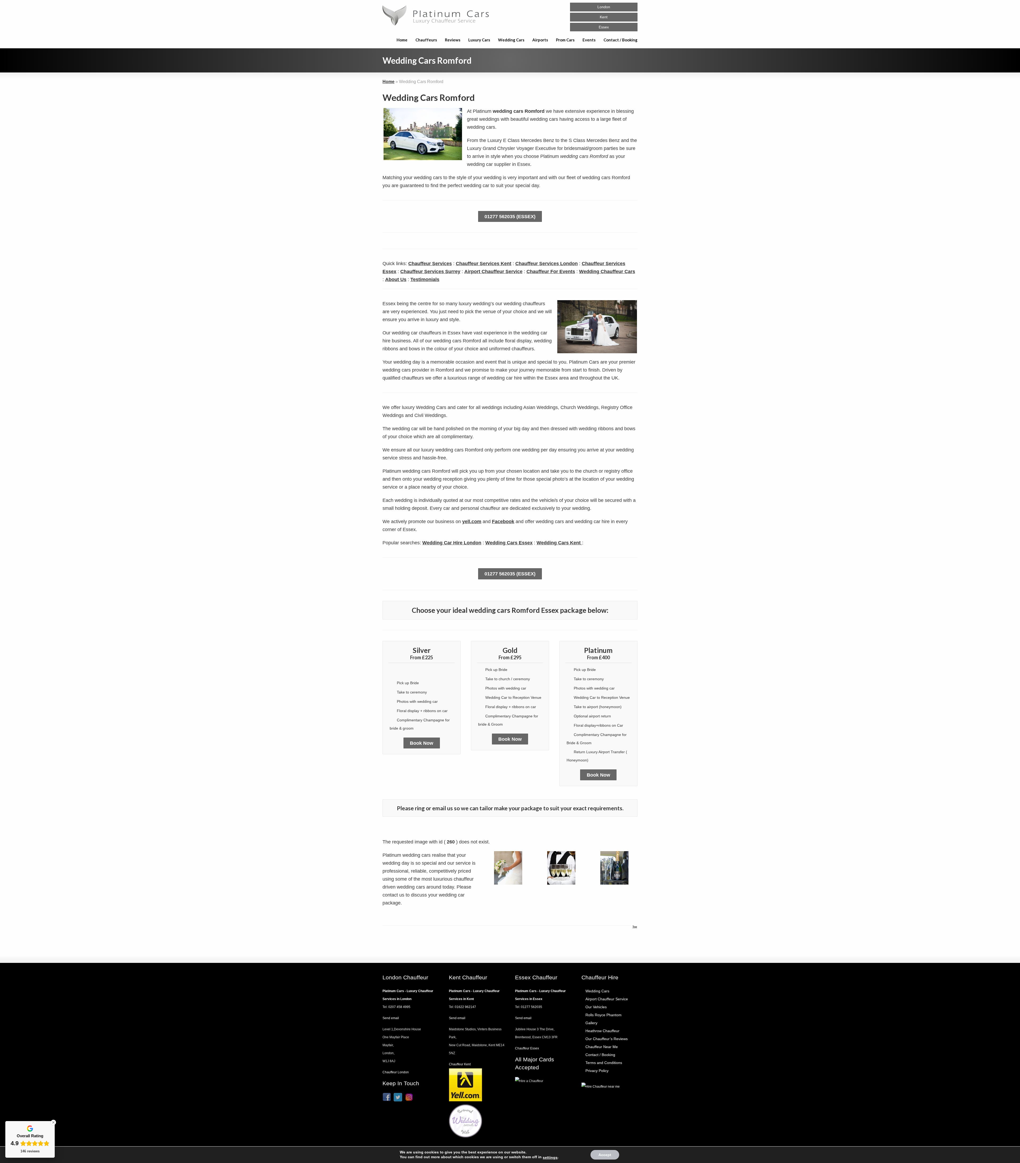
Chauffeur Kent (460, 1064)
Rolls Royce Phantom (603, 1015)
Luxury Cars (479, 39)
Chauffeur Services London (546, 263)
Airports (540, 39)
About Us (395, 279)
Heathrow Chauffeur (602, 1031)
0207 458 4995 (399, 1007)
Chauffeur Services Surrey (430, 271)
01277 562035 (531, 1007)
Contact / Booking (621, 39)
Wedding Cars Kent (559, 542)
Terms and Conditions (603, 1063)
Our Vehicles (596, 1007)
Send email (390, 1018)
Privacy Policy (597, 1071)
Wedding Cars (511, 39)
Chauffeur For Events (550, 271)
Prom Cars (565, 39)
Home (402, 39)
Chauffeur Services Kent (483, 263)
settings (550, 1157)
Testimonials (424, 279)
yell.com (471, 521)
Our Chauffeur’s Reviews (606, 1039)
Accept (604, 1155)
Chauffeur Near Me (601, 1047)
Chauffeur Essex (527, 1048)
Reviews (452, 39)
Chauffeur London (395, 1072)
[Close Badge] (53, 1122)
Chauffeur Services (430, 263)
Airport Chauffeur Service (493, 271)
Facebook (503, 521)
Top (634, 926)
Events (589, 39)
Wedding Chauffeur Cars (607, 271)
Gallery (591, 1023)
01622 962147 (465, 1007)
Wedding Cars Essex (509, 542)
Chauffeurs (426, 39)
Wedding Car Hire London (451, 542)
